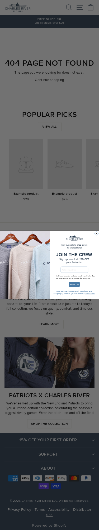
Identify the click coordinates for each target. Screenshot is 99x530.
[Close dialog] (96, 233)
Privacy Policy (90, 294)
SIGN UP (74, 284)
